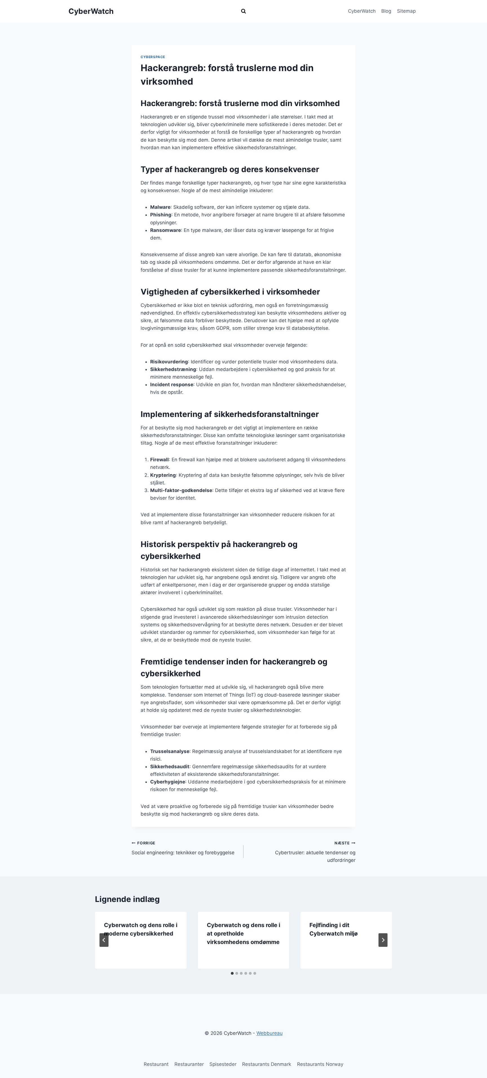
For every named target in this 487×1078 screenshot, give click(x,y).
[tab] (232, 973)
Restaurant (156, 1064)
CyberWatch (362, 11)
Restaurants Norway (320, 1064)
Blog (386, 11)
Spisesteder (222, 1064)
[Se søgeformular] (243, 11)
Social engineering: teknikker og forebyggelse (183, 848)
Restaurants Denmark (266, 1064)
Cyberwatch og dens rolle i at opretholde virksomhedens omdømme (243, 933)
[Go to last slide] (104, 940)
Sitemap (406, 11)
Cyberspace (153, 57)
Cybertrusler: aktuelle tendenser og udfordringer (315, 852)
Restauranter (189, 1064)
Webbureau (269, 1033)
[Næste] (383, 940)
